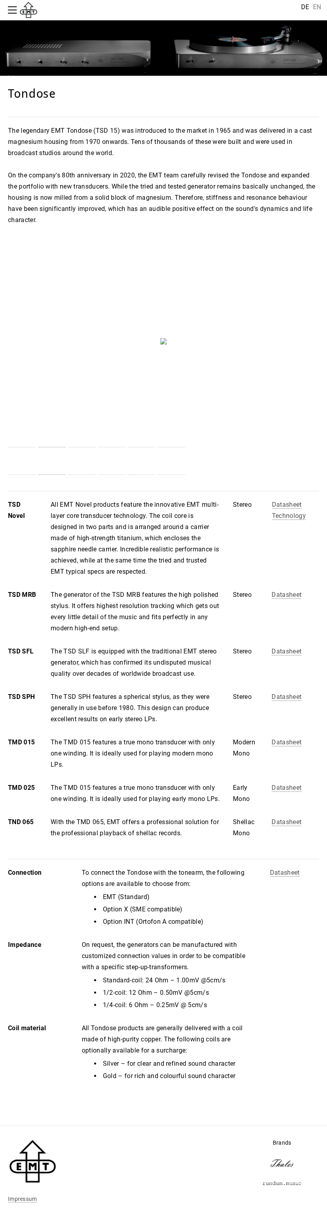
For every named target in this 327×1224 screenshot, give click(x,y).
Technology (289, 516)
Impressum (22, 1199)
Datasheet (287, 504)
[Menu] (14, 10)
